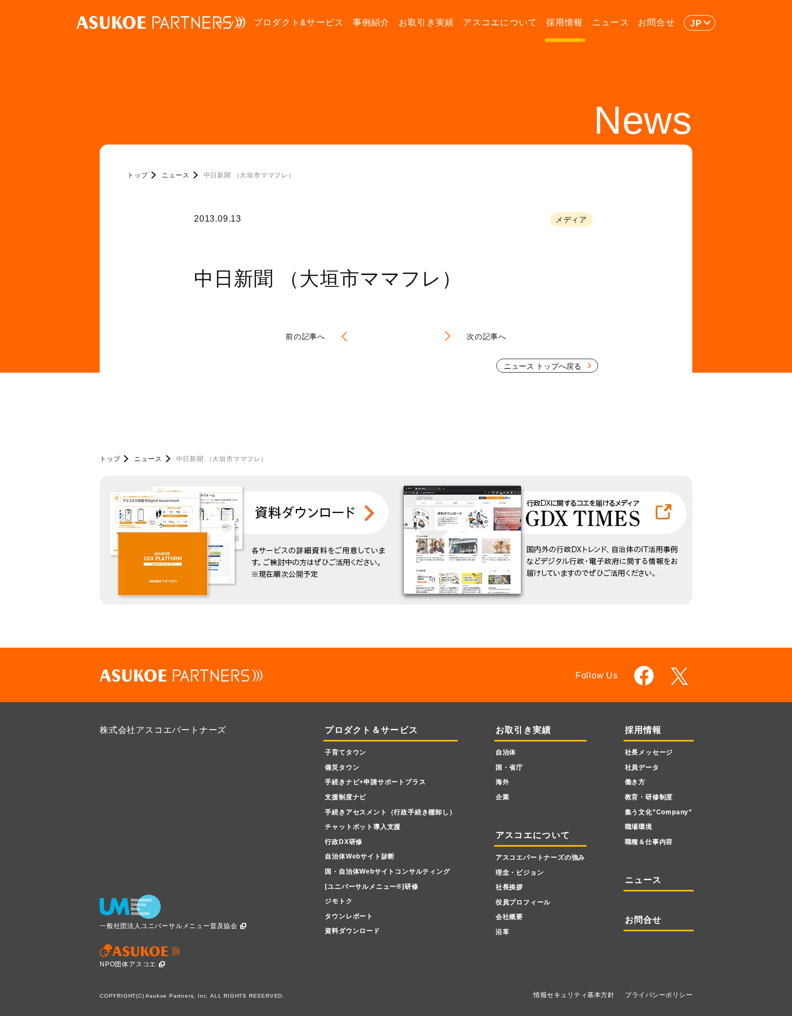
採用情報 (564, 22)
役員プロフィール (523, 902)
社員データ (642, 767)
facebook (644, 675)
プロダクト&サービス (299, 22)
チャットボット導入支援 (363, 826)
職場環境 (638, 826)
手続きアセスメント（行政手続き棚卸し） (390, 812)
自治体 (506, 752)
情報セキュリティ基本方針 (573, 995)
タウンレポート (349, 916)
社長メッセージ (649, 752)
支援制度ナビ (345, 797)
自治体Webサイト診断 (360, 856)
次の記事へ (486, 336)
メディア (571, 219)
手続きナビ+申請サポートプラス (375, 782)
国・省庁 (509, 767)
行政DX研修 (344, 842)
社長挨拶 (509, 887)
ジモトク (338, 901)
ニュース (610, 22)
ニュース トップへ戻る (542, 366)
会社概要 (509, 917)
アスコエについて (500, 22)
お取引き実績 (427, 22)
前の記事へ (305, 336)
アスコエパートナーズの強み (540, 857)
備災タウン (342, 767)
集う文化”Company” (658, 812)
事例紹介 (371, 22)
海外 (503, 782)
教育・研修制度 (649, 797)
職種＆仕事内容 (649, 842)
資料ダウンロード (352, 931)
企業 (503, 797)
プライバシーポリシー (658, 995)
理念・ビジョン (520, 872)
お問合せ (656, 22)
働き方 (635, 782)
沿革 (503, 932)
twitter (681, 676)
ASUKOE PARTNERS (161, 23)
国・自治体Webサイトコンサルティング (387, 871)
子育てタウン (345, 752)
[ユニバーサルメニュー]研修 (371, 886)
